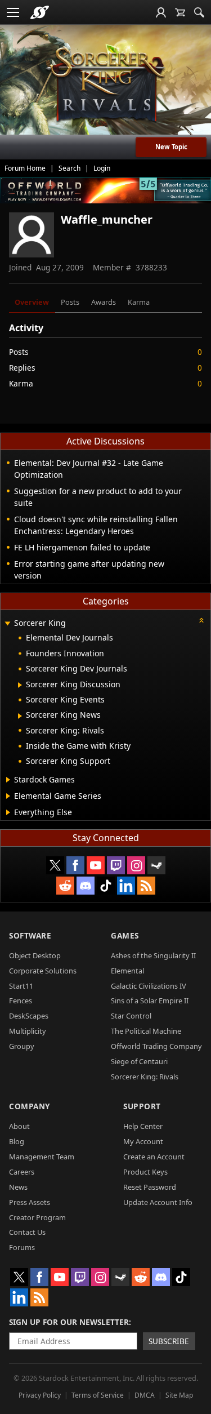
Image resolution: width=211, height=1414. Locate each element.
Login (101, 168)
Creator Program (37, 1217)
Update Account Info (157, 1202)
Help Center (143, 1126)
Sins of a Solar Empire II (149, 1000)
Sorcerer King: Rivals (144, 1076)
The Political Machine (146, 1031)
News (18, 1187)
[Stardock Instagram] (136, 865)
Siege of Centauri (139, 1061)
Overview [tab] (32, 302)
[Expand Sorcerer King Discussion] (20, 685)
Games (125, 935)
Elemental (127, 971)
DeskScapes (28, 1016)
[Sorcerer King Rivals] (106, 85)
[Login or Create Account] (160, 12)
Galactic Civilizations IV (148, 986)
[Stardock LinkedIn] (126, 885)
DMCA (144, 1395)
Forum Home (25, 168)
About (19, 1126)
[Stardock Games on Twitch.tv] (116, 865)
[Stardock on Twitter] (55, 865)
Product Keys (145, 1172)
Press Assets (29, 1202)
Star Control (131, 1016)
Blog (16, 1141)
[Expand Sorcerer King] (7, 624)
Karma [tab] (139, 302)
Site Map (179, 1395)
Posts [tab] (70, 302)
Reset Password (149, 1187)
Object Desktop (35, 955)
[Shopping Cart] (180, 12)
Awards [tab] (103, 302)
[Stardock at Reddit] (65, 885)
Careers (21, 1172)
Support (142, 1106)
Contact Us (27, 1232)
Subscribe (169, 1341)
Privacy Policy (40, 1395)
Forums (22, 1247)
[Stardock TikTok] (106, 885)
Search (69, 168)
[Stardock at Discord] (85, 885)
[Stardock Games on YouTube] (96, 865)
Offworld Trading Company (156, 1046)
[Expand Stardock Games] (8, 779)
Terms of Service (97, 1395)
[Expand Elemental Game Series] (8, 796)
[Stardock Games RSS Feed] (146, 885)
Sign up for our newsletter (69, 1322)
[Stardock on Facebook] (75, 865)
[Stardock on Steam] (156, 865)
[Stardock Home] (39, 12)
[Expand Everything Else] (8, 812)
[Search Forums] (199, 12)
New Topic (171, 147)
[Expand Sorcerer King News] (20, 716)
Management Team (41, 1156)
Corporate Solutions (43, 971)
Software (30, 935)
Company (29, 1106)
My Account (143, 1141)
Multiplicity (27, 1031)
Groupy (21, 1046)
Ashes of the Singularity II (153, 955)
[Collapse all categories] (201, 620)
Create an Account (154, 1156)
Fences (20, 1000)
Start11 (21, 986)
